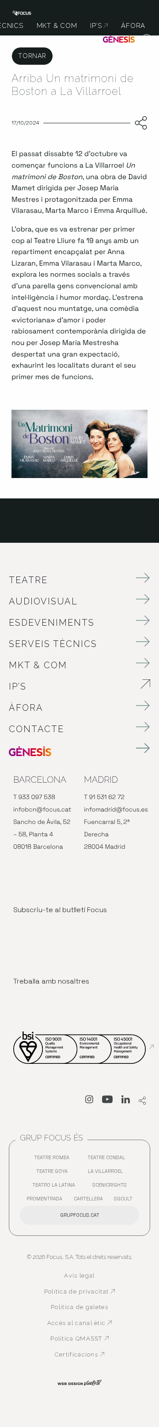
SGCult (123, 1199)
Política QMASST (82, 1338)
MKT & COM (38, 665)
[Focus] (21, 12)
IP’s (67, 686)
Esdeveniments (52, 622)
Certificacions (85, 1354)
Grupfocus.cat (79, 1215)
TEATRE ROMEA (54, 1159)
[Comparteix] (139, 123)
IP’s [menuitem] (99, 26)
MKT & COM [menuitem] (57, 26)
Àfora (26, 707)
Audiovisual (43, 601)
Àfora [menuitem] (133, 26)
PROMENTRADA (46, 1201)
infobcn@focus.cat (42, 810)
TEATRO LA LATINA (56, 1187)
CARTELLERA (90, 1201)
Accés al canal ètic (81, 1323)
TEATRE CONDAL (108, 1159)
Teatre (28, 580)
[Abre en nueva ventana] (89, 1101)
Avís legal (79, 1275)
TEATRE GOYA (54, 1173)
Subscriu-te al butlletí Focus (60, 909)
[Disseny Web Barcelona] (79, 1382)
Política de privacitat (79, 1291)
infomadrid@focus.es (116, 810)
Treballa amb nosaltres (51, 981)
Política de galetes (79, 1307)
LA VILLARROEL (107, 1173)
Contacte (36, 729)
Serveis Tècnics (53, 644)
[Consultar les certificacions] (83, 1047)
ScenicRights (111, 1187)
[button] (147, 40)
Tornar (32, 55)
